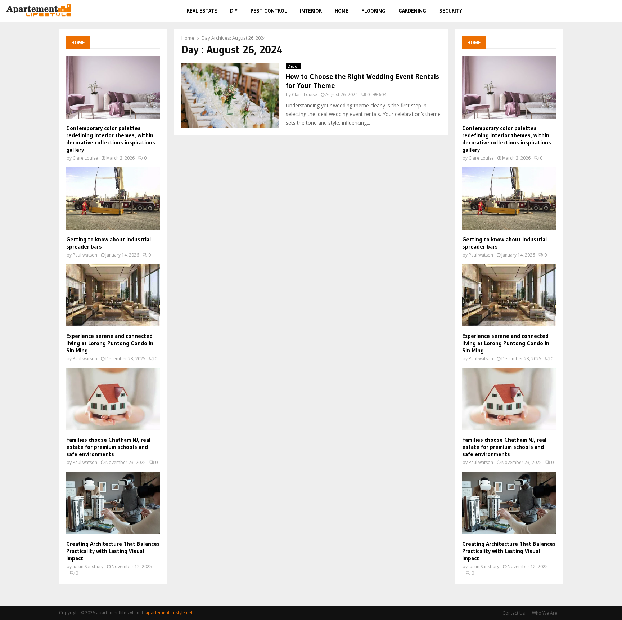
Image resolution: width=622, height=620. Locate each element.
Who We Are (544, 613)
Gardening (412, 11)
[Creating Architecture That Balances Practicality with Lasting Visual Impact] (113, 503)
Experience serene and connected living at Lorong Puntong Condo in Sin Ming (109, 343)
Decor (293, 66)
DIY (234, 11)
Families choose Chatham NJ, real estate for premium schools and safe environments (108, 447)
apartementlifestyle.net (169, 613)
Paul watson (85, 255)
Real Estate (202, 11)
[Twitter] (586, 11)
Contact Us (513, 613)
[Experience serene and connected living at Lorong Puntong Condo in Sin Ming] (113, 295)
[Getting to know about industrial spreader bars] (113, 198)
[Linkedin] (603, 11)
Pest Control (269, 11)
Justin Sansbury (88, 566)
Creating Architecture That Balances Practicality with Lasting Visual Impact (113, 551)
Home (341, 11)
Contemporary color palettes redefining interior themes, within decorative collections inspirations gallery (110, 138)
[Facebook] (579, 11)
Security (450, 11)
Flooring (373, 11)
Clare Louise (304, 95)
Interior (311, 11)
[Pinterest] (595, 11)
